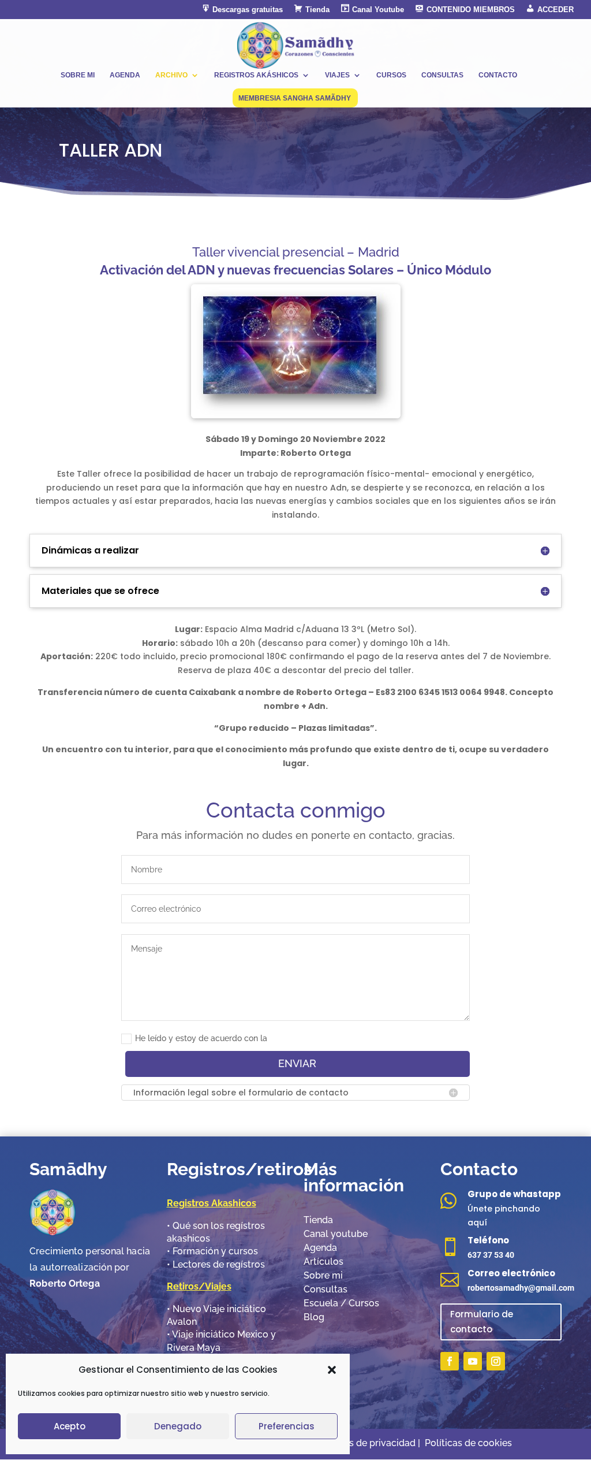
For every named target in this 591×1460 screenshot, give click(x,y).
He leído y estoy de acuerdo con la (201, 1038)
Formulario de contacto (481, 1321)
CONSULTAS (442, 75)
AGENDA (125, 75)
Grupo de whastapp (514, 1194)
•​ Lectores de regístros (216, 1264)
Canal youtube (336, 1233)
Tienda (318, 1219)
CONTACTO (497, 75)
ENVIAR (297, 1063)
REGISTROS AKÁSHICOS (256, 75)
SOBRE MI (78, 75)
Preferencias (287, 1426)
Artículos (323, 1261)
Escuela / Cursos (341, 1303)
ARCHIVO (171, 75)
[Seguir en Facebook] (449, 1361)
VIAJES (337, 75)
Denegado (177, 1426)
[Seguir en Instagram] (496, 1361)
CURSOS (391, 75)
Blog (314, 1317)
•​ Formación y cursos (212, 1251)
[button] (332, 1370)
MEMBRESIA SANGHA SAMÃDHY (294, 98)
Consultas (325, 1289)
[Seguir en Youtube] (472, 1361)
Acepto (69, 1426)
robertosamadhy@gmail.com (520, 1287)
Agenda (320, 1247)
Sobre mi (323, 1275)
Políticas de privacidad (367, 1442)
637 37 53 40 (490, 1255)
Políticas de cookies (468, 1442)
